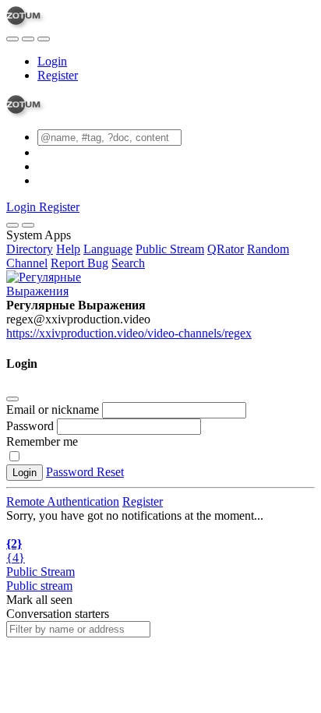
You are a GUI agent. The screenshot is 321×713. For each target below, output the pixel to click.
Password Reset (85, 471)
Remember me (42, 441)
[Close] (28, 225)
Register (57, 75)
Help (68, 249)
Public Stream (170, 249)
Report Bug (79, 263)
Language (107, 249)
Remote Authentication (62, 501)
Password (30, 425)
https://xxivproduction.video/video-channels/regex (129, 333)
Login (52, 61)
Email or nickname (54, 409)
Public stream (39, 585)
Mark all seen (39, 599)
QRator (225, 249)
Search (128, 263)
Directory (29, 249)
